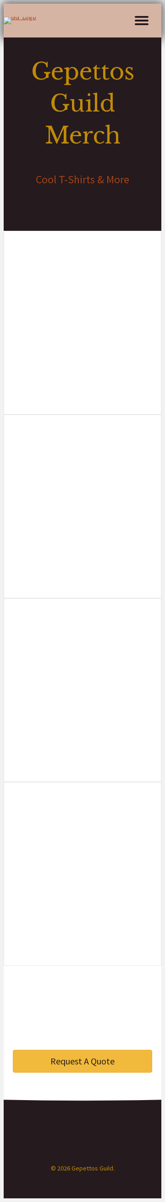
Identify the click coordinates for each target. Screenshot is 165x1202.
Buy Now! (82, 359)
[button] (141, 20)
